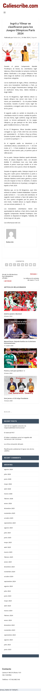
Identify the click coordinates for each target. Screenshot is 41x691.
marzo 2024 (8, 611)
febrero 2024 (8, 615)
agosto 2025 (8, 528)
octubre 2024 (8, 576)
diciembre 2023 (9, 625)
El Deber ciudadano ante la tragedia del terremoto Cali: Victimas (18, 438)
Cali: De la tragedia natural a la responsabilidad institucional (15, 427)
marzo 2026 (8, 494)
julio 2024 (7, 591)
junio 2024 (7, 596)
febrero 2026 (8, 499)
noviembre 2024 (9, 572)
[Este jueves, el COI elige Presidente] (20, 386)
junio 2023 (7, 649)
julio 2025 (7, 533)
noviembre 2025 (9, 513)
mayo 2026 (8, 484)
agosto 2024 (8, 586)
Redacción (16, 37)
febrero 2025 (8, 557)
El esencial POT (9, 433)
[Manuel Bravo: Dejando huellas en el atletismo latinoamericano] (20, 329)
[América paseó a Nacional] (20, 301)
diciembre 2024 (9, 567)
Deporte (34, 37)
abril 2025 (7, 547)
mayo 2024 (8, 601)
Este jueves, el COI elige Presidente (16, 398)
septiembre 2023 (10, 635)
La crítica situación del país (13, 444)
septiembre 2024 (10, 581)
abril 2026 (7, 489)
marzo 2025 (8, 552)
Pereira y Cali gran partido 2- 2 (14, 371)
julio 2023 (7, 645)
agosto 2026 (8, 469)
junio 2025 (7, 538)
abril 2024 (7, 606)
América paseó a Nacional (13, 314)
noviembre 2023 (9, 630)
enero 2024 (8, 620)
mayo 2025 (8, 542)
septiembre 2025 (10, 523)
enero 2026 (8, 503)
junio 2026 (7, 479)
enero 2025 (8, 562)
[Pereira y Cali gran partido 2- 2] (20, 358)
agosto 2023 (8, 640)
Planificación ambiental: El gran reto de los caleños (19, 450)
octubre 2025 (8, 518)
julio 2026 (7, 474)
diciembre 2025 (9, 508)
